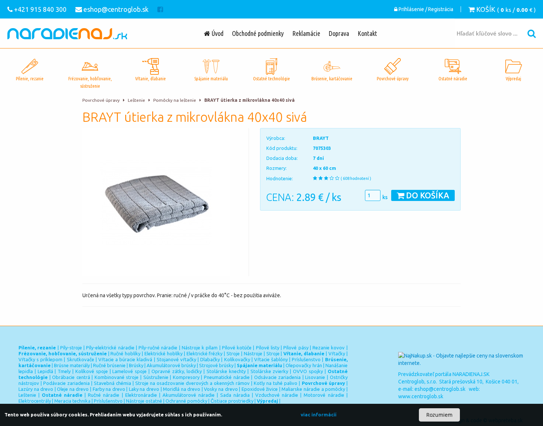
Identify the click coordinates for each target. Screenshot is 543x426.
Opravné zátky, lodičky (176, 371)
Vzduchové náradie (276, 395)
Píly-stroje (71, 347)
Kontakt (367, 33)
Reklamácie (306, 33)
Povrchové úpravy (101, 100)
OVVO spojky (308, 371)
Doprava (339, 33)
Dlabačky (210, 359)
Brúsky (136, 365)
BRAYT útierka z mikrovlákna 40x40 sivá (249, 100)
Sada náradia (235, 395)
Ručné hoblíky (125, 353)
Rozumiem (439, 414)
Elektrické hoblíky (163, 353)
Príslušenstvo (306, 359)
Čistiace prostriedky (232, 400)
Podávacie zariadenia (66, 383)
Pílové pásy (295, 347)
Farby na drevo (109, 389)
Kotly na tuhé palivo (275, 383)
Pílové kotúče (237, 347)
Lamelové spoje (129, 371)
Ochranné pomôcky (186, 400)
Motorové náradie (324, 395)
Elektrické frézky (205, 353)
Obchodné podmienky (258, 33)
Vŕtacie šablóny (271, 359)
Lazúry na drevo (35, 389)
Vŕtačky (336, 353)
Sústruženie (155, 377)
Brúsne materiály (72, 365)
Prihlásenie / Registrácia (425, 9)
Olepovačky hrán (304, 365)
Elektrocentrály (34, 400)
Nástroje (253, 353)
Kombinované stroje (117, 377)
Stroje (233, 353)
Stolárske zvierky (269, 371)
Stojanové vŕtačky (176, 359)
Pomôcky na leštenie (174, 100)
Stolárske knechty (226, 371)
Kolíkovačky (237, 359)
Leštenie (136, 100)
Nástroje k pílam (200, 347)
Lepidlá (45, 371)
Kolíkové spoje (91, 371)
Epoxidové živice (260, 389)
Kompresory (186, 377)
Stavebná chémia (112, 383)
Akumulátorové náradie (189, 395)
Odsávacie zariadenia (277, 377)
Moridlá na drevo (181, 389)
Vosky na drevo (221, 389)
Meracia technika (72, 400)
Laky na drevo (144, 389)
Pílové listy (267, 347)
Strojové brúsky (216, 365)
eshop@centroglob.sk (439, 389)
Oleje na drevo (73, 389)
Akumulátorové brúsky (171, 365)
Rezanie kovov (329, 347)
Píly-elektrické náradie (110, 347)
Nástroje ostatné (144, 400)
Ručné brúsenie (109, 365)
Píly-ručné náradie (158, 347)
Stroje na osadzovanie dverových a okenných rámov (192, 383)
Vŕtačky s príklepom (40, 359)
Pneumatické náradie (227, 377)
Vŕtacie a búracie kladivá (125, 359)
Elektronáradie (141, 395)
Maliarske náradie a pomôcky (313, 389)
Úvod (216, 33)
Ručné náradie (103, 395)
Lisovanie (315, 377)
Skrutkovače (80, 359)
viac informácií (319, 414)
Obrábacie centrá (71, 377)
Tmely (64, 371)
